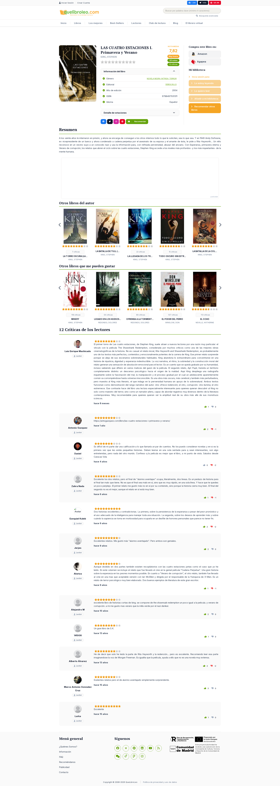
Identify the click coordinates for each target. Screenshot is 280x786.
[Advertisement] (140, 36)
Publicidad (64, 767)
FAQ (61, 757)
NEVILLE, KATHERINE (205, 322)
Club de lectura (157, 23)
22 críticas (140, 252)
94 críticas (108, 315)
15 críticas (172, 252)
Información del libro (114, 71)
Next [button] (220, 224)
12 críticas (173, 64)
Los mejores (96, 23)
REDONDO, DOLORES (107, 322)
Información (65, 751)
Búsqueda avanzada (208, 16)
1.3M (194, 3)
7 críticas (76, 252)
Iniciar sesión (67, 3)
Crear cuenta (83, 3)
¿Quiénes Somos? (68, 746)
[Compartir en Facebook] (103, 121)
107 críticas (173, 315)
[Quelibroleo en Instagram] (116, 121)
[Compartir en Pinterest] (122, 121)
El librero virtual (194, 23)
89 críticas (140, 315)
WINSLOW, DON (172, 322)
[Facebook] (117, 748)
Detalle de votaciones (115, 113)
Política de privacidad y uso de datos (160, 782)
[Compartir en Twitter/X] (110, 121)
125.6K (216, 3)
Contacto (63, 772)
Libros (77, 23)
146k (204, 3)
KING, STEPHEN (109, 56)
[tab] (140, 71)
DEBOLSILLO (171, 84)
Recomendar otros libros (203, 108)
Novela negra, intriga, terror (162, 78)
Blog (175, 23)
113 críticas (205, 315)
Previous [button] (59, 224)
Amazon (202, 53)
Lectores (136, 23)
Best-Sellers (117, 23)
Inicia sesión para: (200, 76)
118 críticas (75, 315)
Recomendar (140, 121)
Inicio (63, 23)
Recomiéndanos (67, 762)
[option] (75, 235)
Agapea (201, 61)
